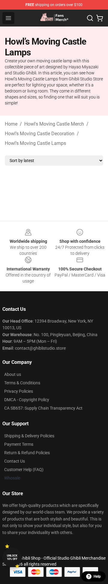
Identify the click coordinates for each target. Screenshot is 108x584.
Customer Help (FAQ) (24, 469)
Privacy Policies (18, 391)
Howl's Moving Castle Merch (54, 124)
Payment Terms (18, 444)
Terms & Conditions (22, 382)
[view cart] (99, 18)
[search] (90, 18)
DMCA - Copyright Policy (26, 399)
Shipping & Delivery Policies (29, 435)
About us (12, 374)
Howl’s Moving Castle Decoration (39, 133)
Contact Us (14, 461)
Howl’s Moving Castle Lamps (35, 143)
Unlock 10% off (12, 557)
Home (11, 124)
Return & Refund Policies (27, 452)
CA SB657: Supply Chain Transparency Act (43, 408)
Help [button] (97, 576)
